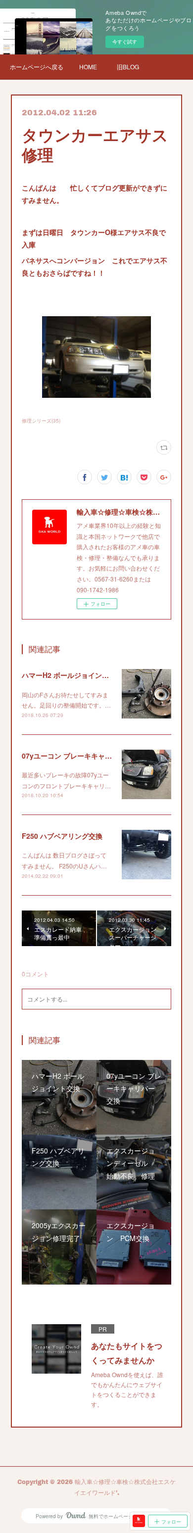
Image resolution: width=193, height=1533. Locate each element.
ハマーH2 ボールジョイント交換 (72, 675)
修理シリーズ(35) (41, 420)
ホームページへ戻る (36, 66)
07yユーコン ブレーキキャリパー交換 (81, 756)
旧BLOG (128, 66)
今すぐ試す (124, 41)
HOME (88, 66)
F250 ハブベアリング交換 (62, 836)
